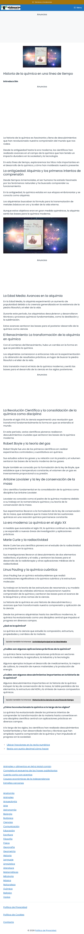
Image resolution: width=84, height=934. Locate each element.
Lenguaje (8, 859)
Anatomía (8, 793)
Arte (5, 805)
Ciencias (8, 822)
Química (8, 888)
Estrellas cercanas (13, 783)
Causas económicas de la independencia (26, 778)
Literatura (8, 867)
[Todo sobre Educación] (10, 7)
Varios (6, 897)
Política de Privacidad (15, 907)
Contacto (8, 922)
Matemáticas (10, 872)
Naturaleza (9, 884)
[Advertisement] (42, 28)
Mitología (8, 876)
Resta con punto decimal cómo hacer (28, 748)
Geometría (9, 851)
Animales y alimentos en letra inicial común (27, 766)
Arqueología (10, 801)
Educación (9, 830)
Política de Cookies (13, 914)
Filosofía (7, 838)
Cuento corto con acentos (17, 774)
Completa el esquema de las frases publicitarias (30, 770)
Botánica (8, 818)
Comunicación (11, 826)
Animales (8, 797)
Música (7, 880)
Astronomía (9, 809)
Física (6, 843)
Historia (7, 855)
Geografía (9, 847)
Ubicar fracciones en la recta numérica (28, 744)
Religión (7, 892)
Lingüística (9, 863)
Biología (7, 813)
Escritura (8, 834)
